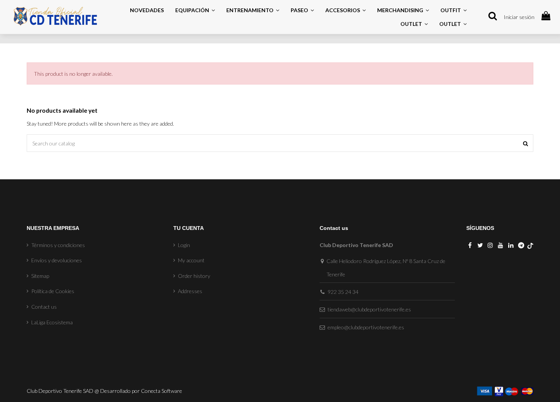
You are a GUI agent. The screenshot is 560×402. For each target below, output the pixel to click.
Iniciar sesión (519, 17)
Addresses (190, 291)
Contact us (44, 306)
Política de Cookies (52, 291)
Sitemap (40, 276)
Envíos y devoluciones (56, 260)
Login (184, 245)
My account (191, 260)
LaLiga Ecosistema (52, 322)
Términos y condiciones (58, 245)
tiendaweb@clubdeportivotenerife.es (369, 309)
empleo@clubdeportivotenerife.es (366, 327)
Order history (194, 276)
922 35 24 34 (343, 292)
